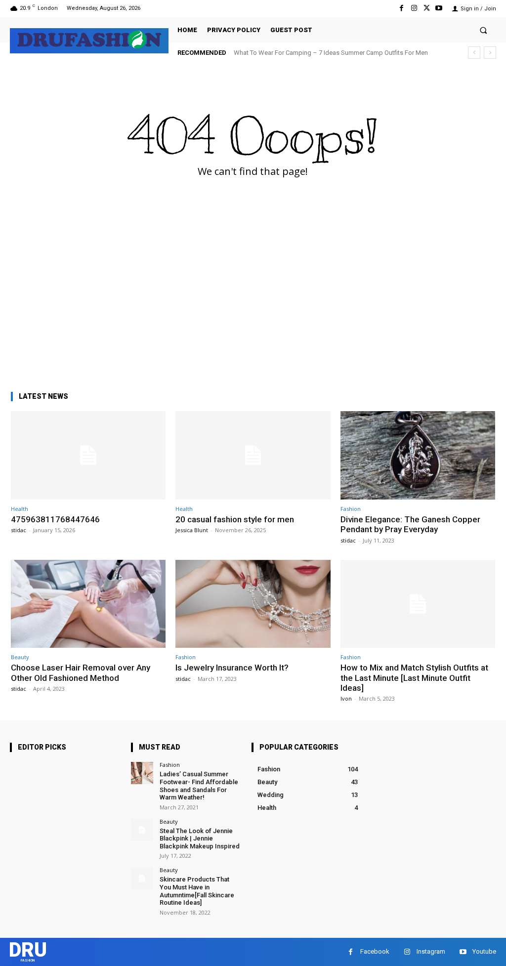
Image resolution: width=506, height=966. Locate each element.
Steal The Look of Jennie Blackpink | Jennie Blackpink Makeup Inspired (200, 838)
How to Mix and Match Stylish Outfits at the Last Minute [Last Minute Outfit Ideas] (414, 678)
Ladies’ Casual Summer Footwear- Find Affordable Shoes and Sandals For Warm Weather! (199, 785)
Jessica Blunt (191, 530)
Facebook (374, 951)
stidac (18, 530)
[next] (490, 52)
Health (19, 508)
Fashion (350, 508)
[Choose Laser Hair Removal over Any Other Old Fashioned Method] (88, 604)
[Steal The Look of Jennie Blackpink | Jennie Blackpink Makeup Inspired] (142, 830)
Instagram (431, 951)
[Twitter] (427, 8)
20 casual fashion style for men (234, 519)
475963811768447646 (55, 519)
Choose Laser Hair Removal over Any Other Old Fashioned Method (80, 672)
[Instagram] (414, 8)
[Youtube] (439, 8)
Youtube (484, 951)
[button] (483, 29)
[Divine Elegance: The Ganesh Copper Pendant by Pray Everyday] (417, 455)
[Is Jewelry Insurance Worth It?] (252, 604)
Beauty (20, 657)
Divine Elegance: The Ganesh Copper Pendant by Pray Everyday (410, 524)
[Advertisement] (253, 306)
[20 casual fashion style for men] (252, 455)
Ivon (346, 698)
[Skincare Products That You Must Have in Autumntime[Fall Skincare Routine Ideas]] (142, 878)
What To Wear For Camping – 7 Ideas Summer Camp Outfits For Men (331, 52)
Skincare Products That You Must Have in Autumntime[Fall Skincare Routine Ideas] (197, 891)
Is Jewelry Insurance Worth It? (232, 667)
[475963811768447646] (88, 455)
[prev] (474, 52)
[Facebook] (401, 8)
